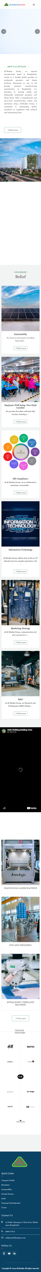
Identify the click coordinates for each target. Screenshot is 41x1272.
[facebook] (4, 1253)
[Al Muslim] (14, 4)
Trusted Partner (7, 1194)
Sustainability (6, 1189)
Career (3, 1207)
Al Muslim (20, 1268)
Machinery (5, 1185)
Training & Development (10, 1203)
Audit (3, 1198)
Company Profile (7, 1180)
